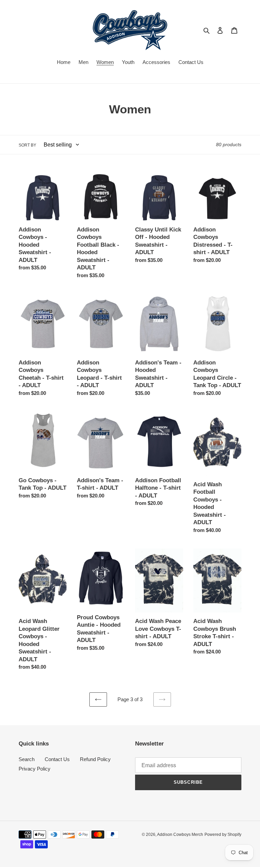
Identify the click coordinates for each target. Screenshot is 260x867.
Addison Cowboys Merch (180, 834)
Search (27, 759)
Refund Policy (95, 759)
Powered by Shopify (222, 834)
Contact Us (57, 759)
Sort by (27, 145)
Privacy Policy (34, 769)
